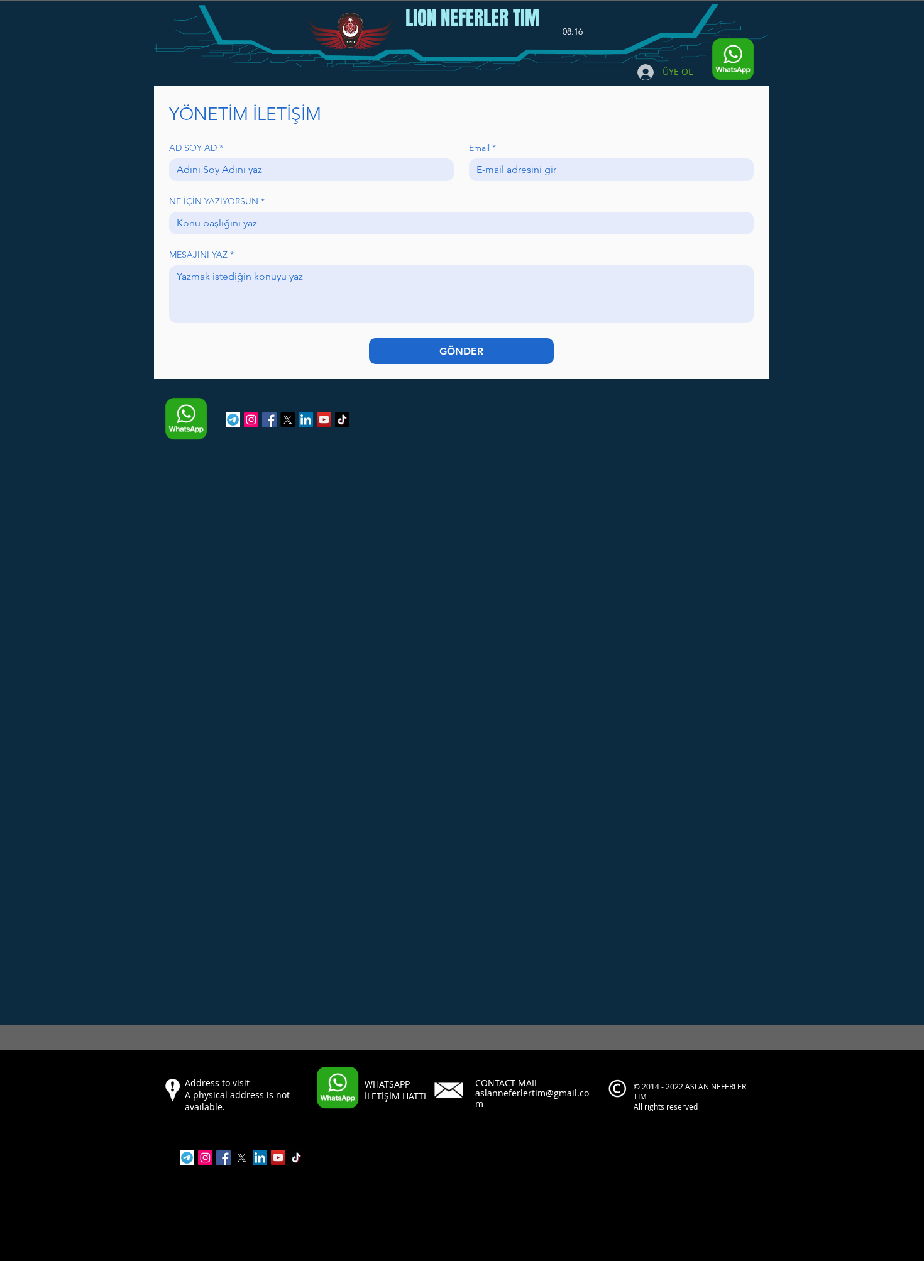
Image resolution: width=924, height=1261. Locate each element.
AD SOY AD (196, 148)
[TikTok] (342, 419)
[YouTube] (324, 419)
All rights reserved (667, 1106)
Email (482, 148)
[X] (287, 419)
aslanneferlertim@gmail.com (532, 1098)
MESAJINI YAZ (201, 255)
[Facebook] (269, 419)
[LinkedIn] (306, 419)
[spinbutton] (573, 32)
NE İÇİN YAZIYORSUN (217, 201)
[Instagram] (251, 419)
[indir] (233, 419)
